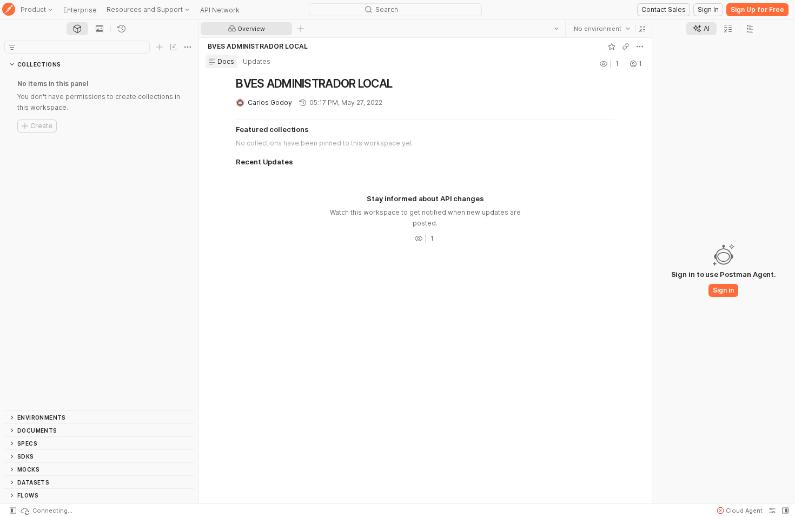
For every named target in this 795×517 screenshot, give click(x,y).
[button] (642, 29)
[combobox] (601, 29)
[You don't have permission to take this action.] (300, 28)
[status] (45, 510)
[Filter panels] (11, 47)
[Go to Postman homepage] (8, 10)
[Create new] (159, 47)
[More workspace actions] (639, 46)
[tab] (77, 28)
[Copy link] (625, 46)
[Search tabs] (556, 28)
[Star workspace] (611, 46)
